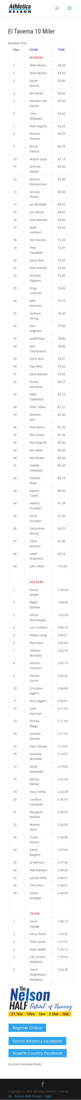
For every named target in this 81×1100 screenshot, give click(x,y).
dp (10, 1096)
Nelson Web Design (28, 1096)
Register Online (27, 1028)
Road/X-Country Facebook (38, 1053)
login (48, 1096)
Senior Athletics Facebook (37, 1041)
